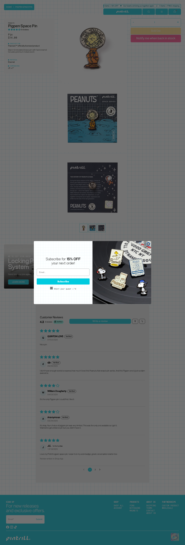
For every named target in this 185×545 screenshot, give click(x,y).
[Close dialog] (148, 244)
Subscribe (63, 281)
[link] (63, 261)
